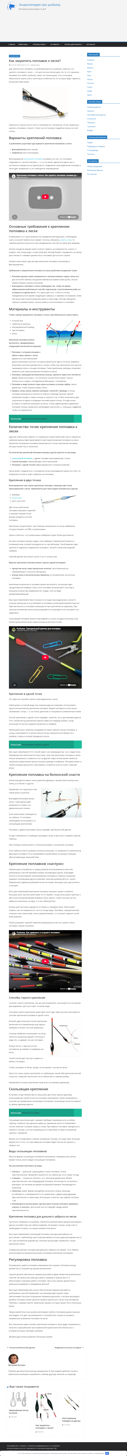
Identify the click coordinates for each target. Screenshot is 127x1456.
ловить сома (65, 240)
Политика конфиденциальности (39, 1446)
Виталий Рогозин (24, 65)
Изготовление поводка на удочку (71, 1419)
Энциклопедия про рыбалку (39, 5)
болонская (16, 498)
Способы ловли (39, 44)
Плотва (90, 83)
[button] (29, 44)
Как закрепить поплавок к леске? (44, 1426)
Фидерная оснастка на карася (68, 1347)
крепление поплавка (33, 159)
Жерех (90, 64)
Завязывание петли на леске (18, 1411)
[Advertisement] (63, 26)
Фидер (90, 130)
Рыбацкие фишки (14, 56)
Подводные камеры (96, 146)
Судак (89, 91)
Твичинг (91, 122)
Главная (12, 44)
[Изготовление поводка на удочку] (72, 1393)
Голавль (90, 60)
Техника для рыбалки (72, 44)
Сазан (89, 87)
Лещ (89, 75)
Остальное (91, 44)
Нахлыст (91, 111)
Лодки (90, 142)
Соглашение (55, 1446)
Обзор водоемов (94, 166)
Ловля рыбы (23, 44)
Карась (90, 67)
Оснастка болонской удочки (22, 1347)
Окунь (90, 79)
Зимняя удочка (94, 107)
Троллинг (91, 126)
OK (107, 1453)
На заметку (54, 44)
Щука (89, 95)
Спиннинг (91, 118)
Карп (89, 71)
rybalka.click (14, 1446)
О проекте (23, 1446)
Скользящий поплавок (22, 458)
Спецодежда (92, 150)
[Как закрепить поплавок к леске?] (45, 1393)
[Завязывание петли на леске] (19, 1393)
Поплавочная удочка (96, 115)
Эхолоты (91, 154)
